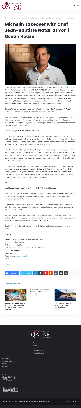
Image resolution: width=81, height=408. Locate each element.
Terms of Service (38, 350)
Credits (4, 364)
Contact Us (37, 343)
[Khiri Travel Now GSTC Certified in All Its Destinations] (65, 295)
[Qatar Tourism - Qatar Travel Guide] (12, 6)
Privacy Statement (39, 353)
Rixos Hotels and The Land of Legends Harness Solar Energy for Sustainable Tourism (15, 306)
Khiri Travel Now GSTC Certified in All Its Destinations (63, 305)
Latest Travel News (18, 18)
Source (7, 264)
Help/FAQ (5, 366)
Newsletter (5, 359)
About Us (36, 348)
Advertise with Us (8, 361)
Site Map (5, 369)
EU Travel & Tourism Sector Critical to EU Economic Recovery (40, 292)
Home (8, 18)
